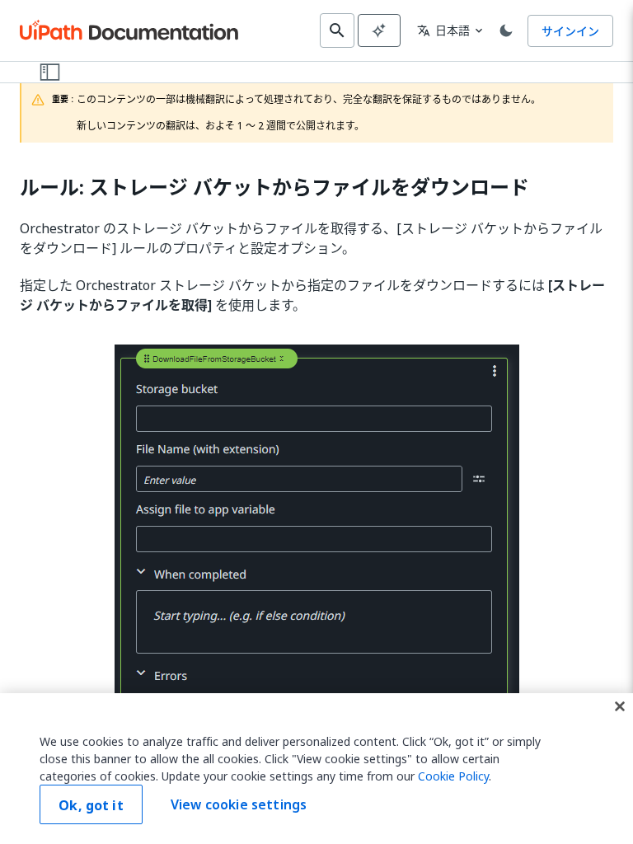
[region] (316, 768)
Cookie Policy (453, 776)
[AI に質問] (379, 30)
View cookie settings (239, 804)
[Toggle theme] (506, 30)
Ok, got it (91, 805)
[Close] (620, 706)
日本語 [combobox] (443, 30)
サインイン (570, 31)
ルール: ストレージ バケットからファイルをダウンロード (274, 187)
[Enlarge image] (317, 562)
